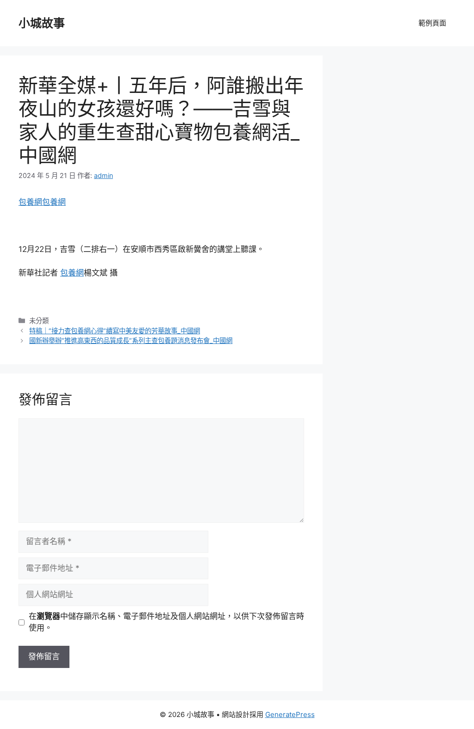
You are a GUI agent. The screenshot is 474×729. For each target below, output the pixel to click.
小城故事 (42, 23)
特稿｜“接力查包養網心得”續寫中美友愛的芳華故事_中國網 (114, 331)
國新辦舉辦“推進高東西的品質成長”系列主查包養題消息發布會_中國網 (130, 340)
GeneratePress (290, 714)
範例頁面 (432, 22)
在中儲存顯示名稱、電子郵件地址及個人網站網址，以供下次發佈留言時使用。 (166, 622)
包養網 (30, 202)
